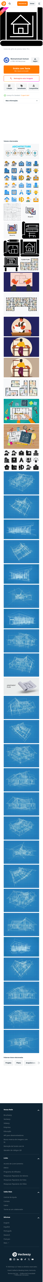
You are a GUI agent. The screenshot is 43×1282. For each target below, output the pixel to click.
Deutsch (7, 1272)
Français (7, 1276)
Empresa (7, 1162)
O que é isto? (25, 95)
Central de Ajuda (10, 1234)
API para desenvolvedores (14, 1170)
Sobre (6, 1242)
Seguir (35, 61)
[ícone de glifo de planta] (12, 264)
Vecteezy (7, 1153)
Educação (7, 1166)
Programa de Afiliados (12, 1206)
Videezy (7, 1157)
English (6, 1260)
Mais (5, 1280)
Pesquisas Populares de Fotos (15, 1217)
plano (18, 1097)
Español (7, 1264)
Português (8, 1268)
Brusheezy (8, 1149)
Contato (7, 1238)
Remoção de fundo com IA (14, 1180)
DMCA (6, 1202)
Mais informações (12, 99)
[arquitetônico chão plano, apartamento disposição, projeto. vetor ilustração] (13, 299)
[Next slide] (34, 1097)
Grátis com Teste (21, 69)
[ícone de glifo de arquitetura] (30, 281)
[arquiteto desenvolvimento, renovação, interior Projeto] (21, 150)
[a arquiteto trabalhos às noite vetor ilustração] (21, 316)
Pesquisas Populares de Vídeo (15, 1221)
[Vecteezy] (3, 3)
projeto (8, 1097)
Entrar (32, 4)
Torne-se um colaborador (13, 1246)
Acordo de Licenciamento (13, 1198)
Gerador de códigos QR (13, 1185)
